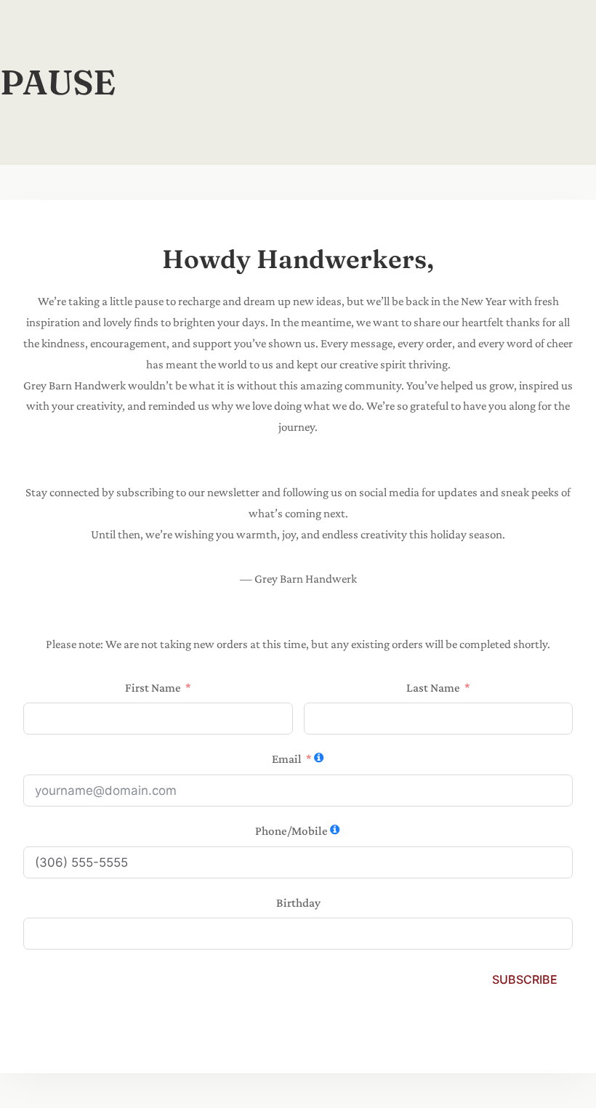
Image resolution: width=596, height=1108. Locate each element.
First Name (153, 688)
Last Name (433, 688)
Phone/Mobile (291, 831)
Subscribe (524, 979)
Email (287, 759)
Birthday (298, 903)
